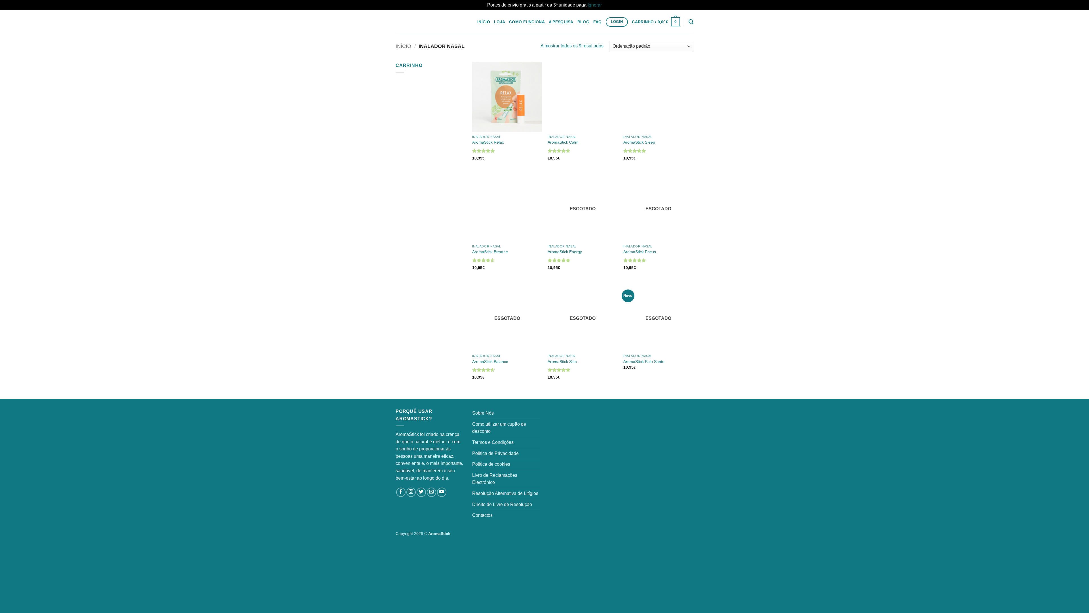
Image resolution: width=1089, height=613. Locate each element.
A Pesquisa (561, 22)
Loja (499, 22)
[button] (656, 21)
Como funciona (527, 22)
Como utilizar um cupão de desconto (499, 428)
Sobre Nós (483, 413)
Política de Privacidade (495, 453)
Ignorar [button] (595, 5)
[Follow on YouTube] (441, 492)
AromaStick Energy (565, 251)
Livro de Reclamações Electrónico (494, 479)
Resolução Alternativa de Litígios (505, 493)
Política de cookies (491, 464)
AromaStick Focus (639, 251)
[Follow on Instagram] (411, 492)
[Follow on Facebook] (401, 492)
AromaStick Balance (490, 361)
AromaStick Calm (563, 142)
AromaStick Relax (488, 142)
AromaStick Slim (562, 361)
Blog (583, 22)
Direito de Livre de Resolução (502, 504)
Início (483, 22)
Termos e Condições (493, 442)
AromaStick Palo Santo (643, 361)
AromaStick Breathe (490, 251)
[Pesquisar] (691, 22)
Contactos (482, 515)
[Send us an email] (431, 492)
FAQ (597, 22)
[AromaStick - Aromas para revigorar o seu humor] (424, 22)
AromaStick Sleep (639, 142)
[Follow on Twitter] (421, 492)
